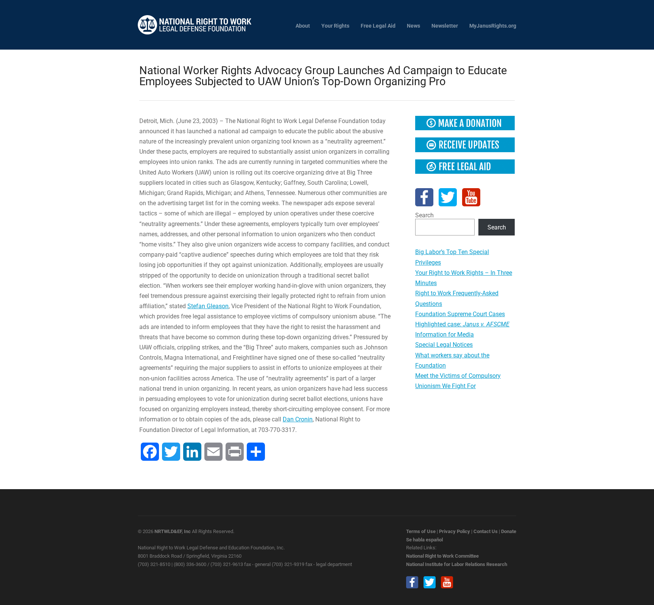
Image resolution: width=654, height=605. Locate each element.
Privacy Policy (454, 531)
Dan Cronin (298, 419)
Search (424, 215)
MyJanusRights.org (492, 26)
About (303, 26)
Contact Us (485, 531)
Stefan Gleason (208, 306)
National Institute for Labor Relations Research (456, 564)
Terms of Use (421, 531)
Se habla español (424, 540)
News (413, 26)
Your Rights (335, 26)
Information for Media (444, 334)
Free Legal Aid (378, 26)
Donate (508, 531)
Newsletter (444, 26)
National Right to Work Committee (442, 556)
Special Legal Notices (444, 344)
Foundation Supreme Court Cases (460, 314)
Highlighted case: (462, 324)
